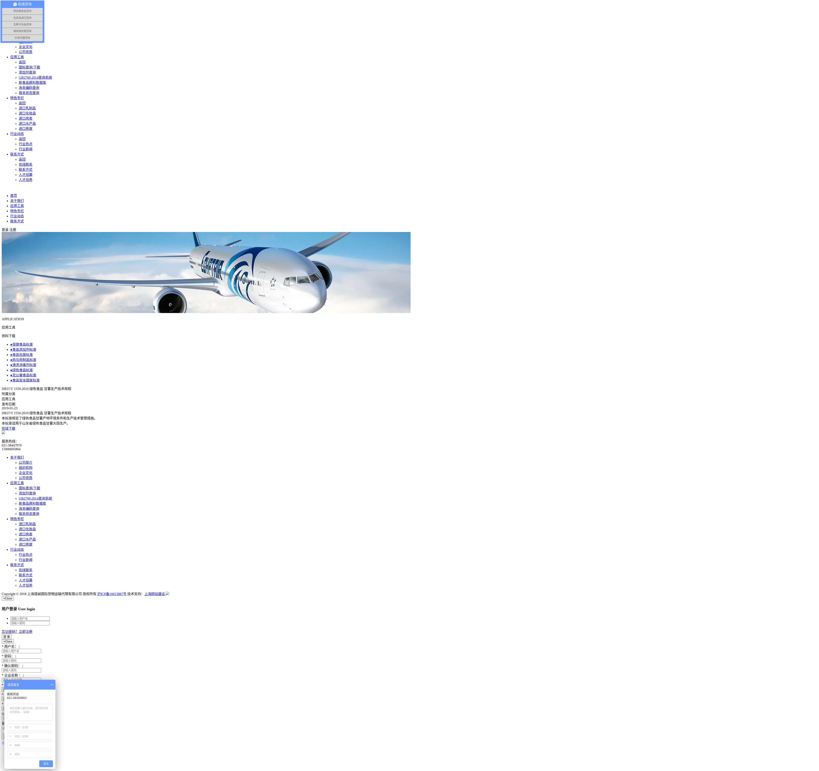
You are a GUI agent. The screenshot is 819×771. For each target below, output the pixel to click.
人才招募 (25, 580)
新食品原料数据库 (32, 503)
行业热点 (25, 555)
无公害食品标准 (23, 375)
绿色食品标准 (21, 370)
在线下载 (8, 428)
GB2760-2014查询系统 (35, 498)
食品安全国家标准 (25, 380)
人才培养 (25, 585)
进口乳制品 (27, 524)
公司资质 (25, 478)
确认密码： (12, 666)
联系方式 (17, 221)
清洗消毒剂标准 (23, 365)
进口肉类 (25, 534)
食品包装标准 (21, 355)
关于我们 (17, 201)
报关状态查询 (29, 514)
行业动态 (17, 216)
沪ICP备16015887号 (111, 594)
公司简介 (25, 462)
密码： (9, 656)
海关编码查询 (29, 508)
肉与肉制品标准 (23, 360)
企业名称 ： (13, 675)
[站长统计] (167, 594)
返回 (22, 62)
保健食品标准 (21, 344)
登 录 (6, 636)
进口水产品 (27, 539)
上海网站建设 (155, 594)
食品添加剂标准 (23, 349)
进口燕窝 (25, 544)
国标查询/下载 (29, 488)
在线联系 (25, 570)
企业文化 (25, 473)
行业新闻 (25, 560)
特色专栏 (17, 211)
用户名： (10, 646)
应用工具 (17, 206)
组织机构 (25, 468)
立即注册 (25, 631)
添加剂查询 (27, 493)
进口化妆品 (27, 529)
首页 (13, 195)
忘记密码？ (10, 631)
